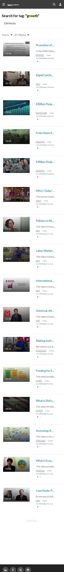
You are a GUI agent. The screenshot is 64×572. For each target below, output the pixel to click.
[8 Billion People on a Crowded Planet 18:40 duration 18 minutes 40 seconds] (16, 107)
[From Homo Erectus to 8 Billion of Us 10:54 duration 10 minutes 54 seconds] (16, 136)
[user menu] (60, 4)
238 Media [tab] (10, 23)
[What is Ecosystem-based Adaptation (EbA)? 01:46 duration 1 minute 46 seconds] (16, 464)
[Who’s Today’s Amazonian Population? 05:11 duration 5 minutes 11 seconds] (16, 194)
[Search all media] (54, 4)
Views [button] (5, 34)
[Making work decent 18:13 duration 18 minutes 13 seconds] (16, 344)
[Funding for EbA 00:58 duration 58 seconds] (16, 374)
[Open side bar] (3, 4)
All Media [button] (20, 34)
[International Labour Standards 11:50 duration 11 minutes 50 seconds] (16, 284)
